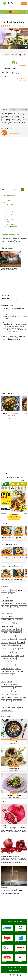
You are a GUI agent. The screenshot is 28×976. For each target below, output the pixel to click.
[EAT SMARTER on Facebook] (7, 975)
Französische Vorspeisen (7, 655)
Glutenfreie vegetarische (7, 613)
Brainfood (4, 593)
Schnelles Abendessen (14, 741)
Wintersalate (5, 658)
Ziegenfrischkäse (11, 195)
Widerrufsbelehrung (14, 970)
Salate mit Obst (5, 590)
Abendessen (23, 697)
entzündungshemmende (16, 632)
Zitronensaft (9, 212)
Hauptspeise (20, 707)
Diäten (7, 606)
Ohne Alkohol (19, 619)
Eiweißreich (6, 557)
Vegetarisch (10, 623)
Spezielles (18, 668)
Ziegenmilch (4, 887)
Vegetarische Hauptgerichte (8, 629)
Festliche (12, 674)
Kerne (3, 694)
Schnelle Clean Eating (21, 603)
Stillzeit (11, 649)
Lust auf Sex (4, 642)
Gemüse (9, 691)
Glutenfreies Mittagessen (8, 619)
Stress (16, 649)
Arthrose (19, 629)
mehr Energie (12, 642)
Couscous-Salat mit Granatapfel (10, 413)
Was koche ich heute (7, 579)
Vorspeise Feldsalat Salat (7, 704)
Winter (22, 655)
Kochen (3, 691)
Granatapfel (9, 204)
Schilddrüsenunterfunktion (14, 645)
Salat (7, 694)
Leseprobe (3, 513)
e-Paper (25, 513)
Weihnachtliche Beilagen (7, 668)
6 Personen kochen (6, 671)
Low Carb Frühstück (7, 537)
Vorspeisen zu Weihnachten (8, 665)
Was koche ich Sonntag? (7, 687)
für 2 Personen (17, 678)
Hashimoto (13, 639)
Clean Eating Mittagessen (8, 603)
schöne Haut (5, 649)
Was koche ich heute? (14, 768)
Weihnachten (13, 658)
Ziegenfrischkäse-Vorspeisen (8, 707)
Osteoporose (21, 642)
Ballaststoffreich (22, 590)
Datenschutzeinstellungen (14, 969)
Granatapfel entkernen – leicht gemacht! (11, 856)
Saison (17, 655)
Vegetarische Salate (19, 623)
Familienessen (5, 674)
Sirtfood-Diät (14, 606)
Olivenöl (8, 219)
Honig (8, 217)
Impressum (9, 967)
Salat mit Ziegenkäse (6, 697)
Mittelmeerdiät (22, 606)
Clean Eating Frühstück (7, 600)
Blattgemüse (16, 691)
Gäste (24, 678)
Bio (2, 606)
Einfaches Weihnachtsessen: (8, 661)
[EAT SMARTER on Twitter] (17, 975)
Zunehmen (4, 652)
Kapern (8, 207)
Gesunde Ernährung (6, 610)
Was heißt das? (22, 65)
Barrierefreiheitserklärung (10, 972)
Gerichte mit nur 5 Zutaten (14, 795)
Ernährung (13, 590)
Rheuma (4, 645)
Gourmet (4, 681)
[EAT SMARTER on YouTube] (20, 975)
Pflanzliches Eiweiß (18, 557)
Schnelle (10, 681)
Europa (16, 652)
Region (10, 652)
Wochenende (18, 687)
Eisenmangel (5, 632)
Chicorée (8, 198)
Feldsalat (24, 119)
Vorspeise (8, 700)
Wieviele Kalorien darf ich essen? (21, 79)
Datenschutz (17, 967)
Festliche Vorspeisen (6, 678)
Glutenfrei (15, 610)
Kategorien (22, 972)
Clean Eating (11, 593)
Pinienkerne (15, 226)
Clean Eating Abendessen (8, 597)
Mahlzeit (15, 697)
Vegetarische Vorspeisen (7, 626)
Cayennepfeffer (10, 224)
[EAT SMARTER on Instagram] (14, 975)
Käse (22, 691)
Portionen (22, 192)
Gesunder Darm (21, 636)
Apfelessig (9, 214)
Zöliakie (22, 649)
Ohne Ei (3, 623)
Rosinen (8, 209)
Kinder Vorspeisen (17, 700)
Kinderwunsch (21, 639)
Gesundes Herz (5, 639)
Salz (7, 221)
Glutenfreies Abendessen (8, 616)
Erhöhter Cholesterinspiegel (8, 636)
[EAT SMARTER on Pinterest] (10, 975)
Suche (23, 12)
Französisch (22, 652)
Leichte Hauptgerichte (7, 710)
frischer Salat (14, 694)
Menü (2, 12)
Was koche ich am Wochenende (9, 684)
